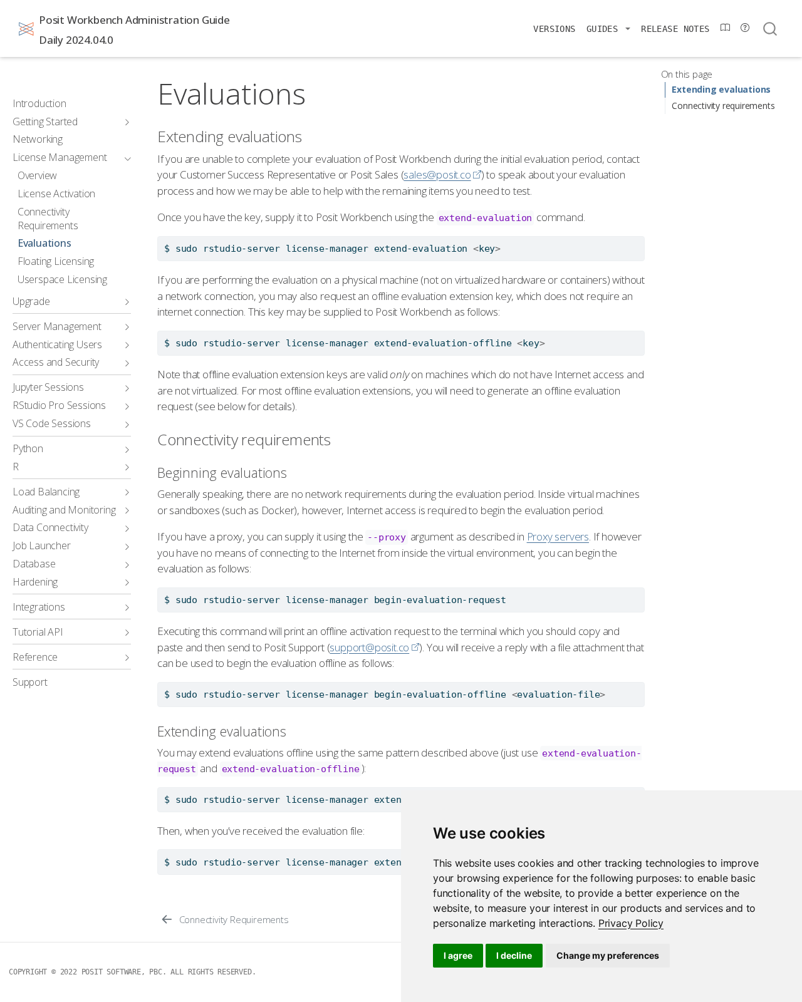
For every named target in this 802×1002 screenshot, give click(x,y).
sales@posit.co (437, 174)
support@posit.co (369, 647)
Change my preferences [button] (607, 955)
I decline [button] (514, 955)
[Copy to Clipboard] (637, 240)
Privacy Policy (631, 923)
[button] (608, 29)
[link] (631, 923)
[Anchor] (312, 135)
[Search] (770, 28)
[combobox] (770, 28)
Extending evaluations (721, 90)
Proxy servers (558, 536)
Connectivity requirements (723, 105)
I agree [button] (458, 955)
